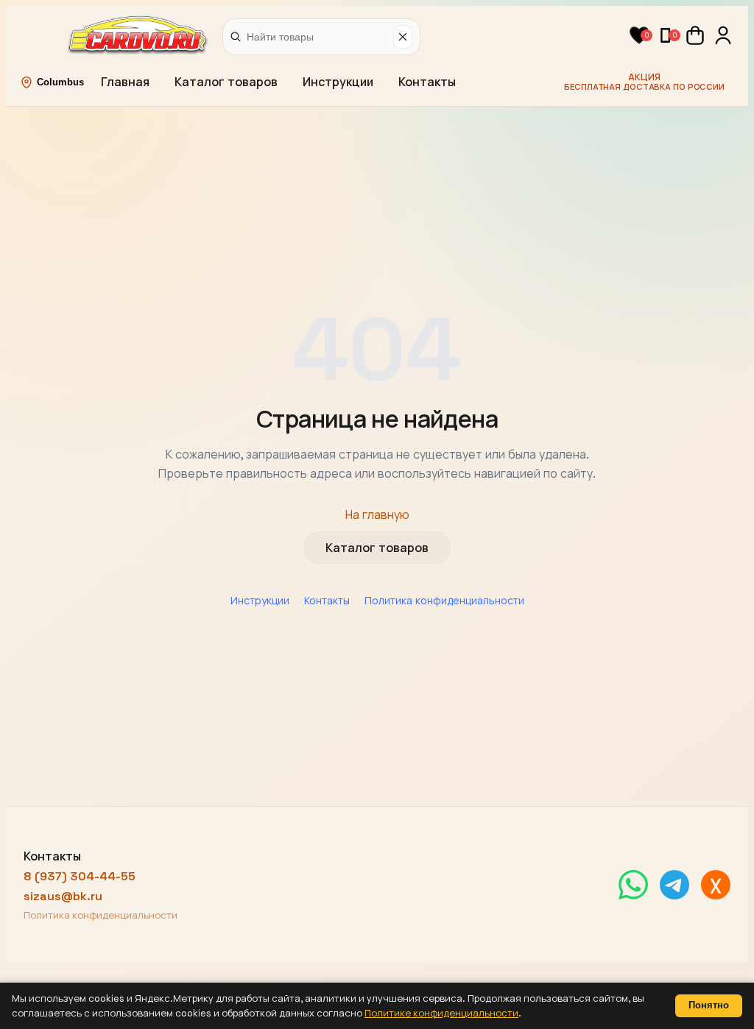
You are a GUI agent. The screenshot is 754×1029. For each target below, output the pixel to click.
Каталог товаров (226, 82)
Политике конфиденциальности (441, 1013)
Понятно (708, 1005)
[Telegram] (674, 884)
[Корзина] (695, 35)
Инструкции (338, 82)
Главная (125, 82)
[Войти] (723, 35)
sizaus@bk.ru (63, 896)
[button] (639, 35)
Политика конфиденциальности (444, 600)
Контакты (427, 82)
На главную (377, 515)
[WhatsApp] (633, 884)
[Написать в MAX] (715, 884)
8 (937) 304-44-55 (79, 876)
